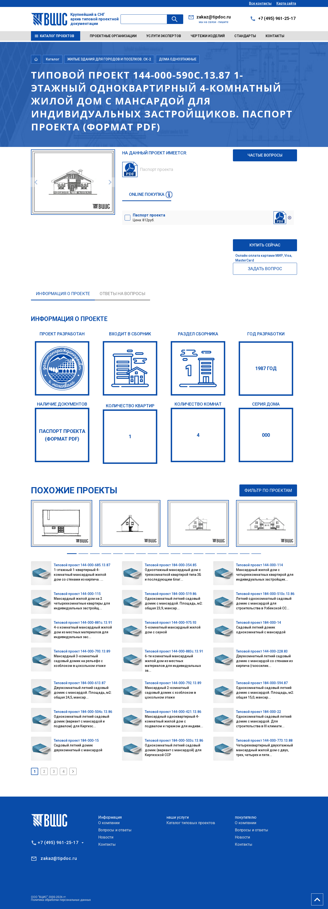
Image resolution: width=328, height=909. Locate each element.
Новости (105, 837)
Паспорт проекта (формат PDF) (62, 435)
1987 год (266, 368)
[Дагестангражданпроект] (62, 368)
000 (266, 435)
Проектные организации (113, 36)
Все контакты (260, 3)
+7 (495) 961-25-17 (277, 18)
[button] (72, 553)
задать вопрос (265, 268)
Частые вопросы (265, 155)
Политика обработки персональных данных (61, 900)
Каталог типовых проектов (190, 823)
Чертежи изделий (208, 36)
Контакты (275, 36)
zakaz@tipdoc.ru (213, 16)
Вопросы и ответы (115, 830)
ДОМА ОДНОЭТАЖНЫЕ (177, 59)
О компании (109, 823)
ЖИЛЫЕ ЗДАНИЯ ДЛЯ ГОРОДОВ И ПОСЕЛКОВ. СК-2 (109, 59)
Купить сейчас (264, 245)
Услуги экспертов (163, 36)
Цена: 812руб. (149, 217)
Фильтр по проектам (268, 490)
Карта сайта (286, 3)
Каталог (52, 59)
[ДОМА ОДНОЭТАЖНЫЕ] (198, 368)
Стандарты (245, 36)
